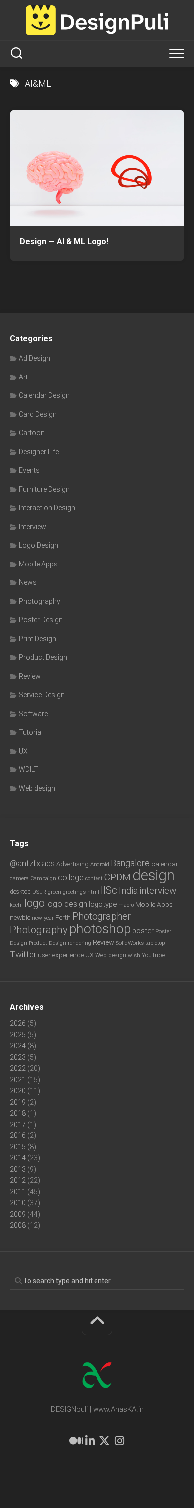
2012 (18, 1180)
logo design (66, 904)
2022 (18, 1068)
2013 (18, 1169)
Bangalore (130, 863)
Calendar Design (44, 395)
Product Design (43, 657)
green (54, 891)
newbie (20, 917)
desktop (20, 891)
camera (19, 878)
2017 (18, 1125)
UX (23, 751)
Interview (32, 527)
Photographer (101, 916)
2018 (18, 1113)
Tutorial (31, 732)
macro (126, 905)
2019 (18, 1102)
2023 (18, 1057)
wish (134, 955)
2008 (18, 1225)
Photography (39, 601)
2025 (18, 1035)
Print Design (37, 639)
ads (48, 863)
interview (157, 890)
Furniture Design (44, 489)
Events (29, 470)
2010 (18, 1203)
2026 (18, 1023)
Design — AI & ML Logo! (64, 241)
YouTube (153, 955)
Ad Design (34, 358)
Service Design (42, 695)
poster (143, 930)
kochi (16, 905)
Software (33, 714)
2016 (18, 1135)
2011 (18, 1192)
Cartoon (32, 433)
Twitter (23, 954)
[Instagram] (119, 1440)
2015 (18, 1147)
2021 (18, 1080)
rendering (79, 943)
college (71, 877)
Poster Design (41, 620)
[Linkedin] (89, 1440)
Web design (37, 788)
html (93, 892)
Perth (63, 917)
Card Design (38, 414)
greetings (74, 891)
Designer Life (39, 452)
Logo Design (38, 545)
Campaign (43, 878)
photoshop (100, 928)
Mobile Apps (38, 564)
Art (23, 377)
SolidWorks (130, 943)
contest (94, 878)
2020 (18, 1091)
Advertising (72, 864)
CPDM (117, 877)
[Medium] (74, 1440)
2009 (18, 1214)
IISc (109, 890)
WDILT (28, 769)
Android (99, 864)
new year (43, 917)
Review (30, 676)
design (153, 875)
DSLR (39, 891)
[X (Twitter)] (104, 1440)
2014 (18, 1158)
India (128, 890)
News (28, 582)
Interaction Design (47, 508)
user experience (61, 955)
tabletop (155, 943)
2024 (18, 1046)
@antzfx (25, 863)
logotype (103, 904)
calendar (164, 864)
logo (34, 903)
